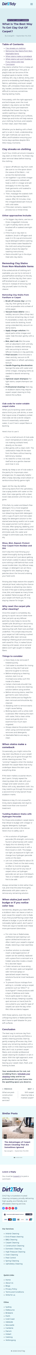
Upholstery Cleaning (14, 1264)
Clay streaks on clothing (15, 48)
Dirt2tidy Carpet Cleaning (18, 20)
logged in (17, 1176)
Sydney (9, 1307)
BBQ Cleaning (11, 1240)
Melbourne (10, 1310)
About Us (9, 1283)
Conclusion (10, 64)
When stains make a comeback (19, 56)
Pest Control (11, 1258)
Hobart (8, 1334)
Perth (8, 1316)
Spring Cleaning (12, 1261)
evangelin (10, 36)
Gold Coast (10, 1319)
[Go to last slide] (5, 1136)
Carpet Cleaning (12, 1243)
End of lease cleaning (14, 1237)
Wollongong (11, 1340)
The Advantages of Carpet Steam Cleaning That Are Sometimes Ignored (17, 1144)
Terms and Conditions (15, 1292)
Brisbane (9, 1313)
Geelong (9, 1337)
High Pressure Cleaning (15, 1252)
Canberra (9, 1328)
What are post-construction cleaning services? (8, 1094)
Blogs (8, 1286)
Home (8, 1280)
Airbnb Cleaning (12, 1234)
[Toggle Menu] (31, 4)
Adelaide (9, 1322)
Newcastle (10, 1325)
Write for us (10, 1295)
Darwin (9, 1331)
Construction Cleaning (15, 1246)
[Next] (30, 1136)
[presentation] (18, 1128)
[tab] (14, 1157)
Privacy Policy (11, 1289)
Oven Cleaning (12, 1255)
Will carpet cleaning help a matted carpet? (27, 1093)
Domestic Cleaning (14, 1249)
